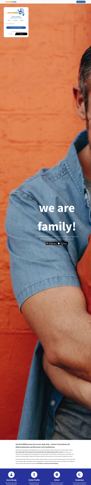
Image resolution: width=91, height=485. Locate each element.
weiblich (22, 20)
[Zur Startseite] (10, 1)
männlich (15, 20)
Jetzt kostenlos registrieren (16, 27)
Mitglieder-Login (81, 1)
